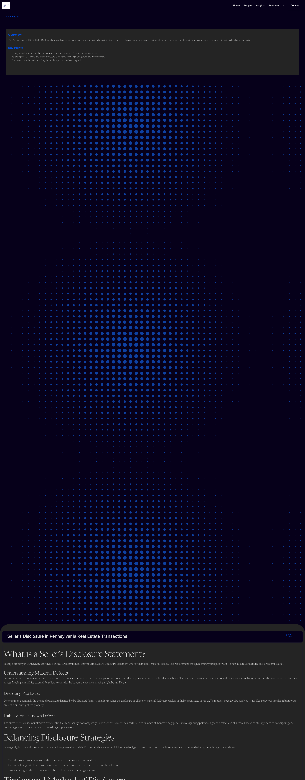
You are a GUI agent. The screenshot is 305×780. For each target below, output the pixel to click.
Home (236, 5)
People (248, 5)
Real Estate (12, 16)
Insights (260, 5)
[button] (277, 5)
